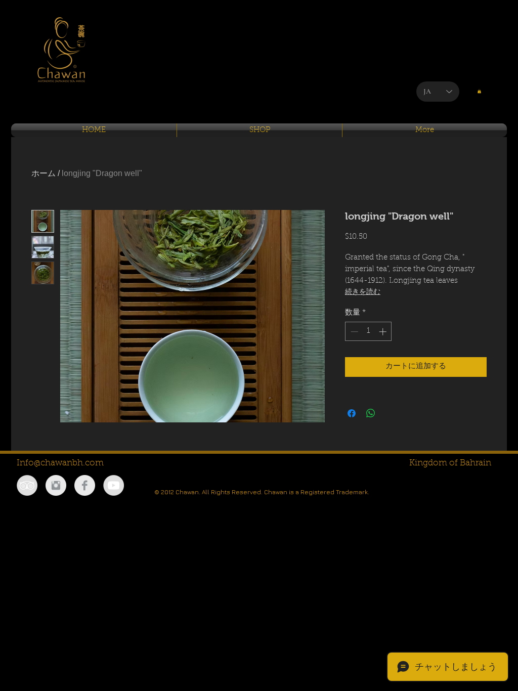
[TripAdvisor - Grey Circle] (27, 485)
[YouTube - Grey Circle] (113, 485)
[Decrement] (353, 331)
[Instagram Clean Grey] (56, 485)
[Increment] (384, 331)
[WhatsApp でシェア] (371, 413)
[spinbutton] (368, 331)
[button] (479, 91)
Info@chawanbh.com (60, 463)
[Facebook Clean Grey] (84, 485)
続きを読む (362, 292)
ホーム (43, 173)
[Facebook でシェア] (352, 413)
